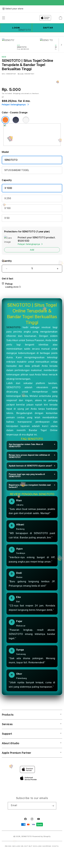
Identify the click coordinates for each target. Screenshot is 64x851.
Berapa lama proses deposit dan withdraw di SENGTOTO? (32, 456)
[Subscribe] (53, 805)
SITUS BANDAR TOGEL (16, 170)
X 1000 (8, 188)
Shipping (16, 93)
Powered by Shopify (41, 836)
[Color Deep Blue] (16, 120)
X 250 (7, 198)
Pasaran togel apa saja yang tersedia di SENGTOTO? (32, 475)
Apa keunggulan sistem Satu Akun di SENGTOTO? (32, 445)
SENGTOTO (10, 159)
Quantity (7, 260)
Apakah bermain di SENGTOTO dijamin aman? (32, 466)
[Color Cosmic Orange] (5, 119)
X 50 (7, 218)
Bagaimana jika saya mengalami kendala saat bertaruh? (32, 486)
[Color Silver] (26, 120)
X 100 (7, 208)
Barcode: (21, 74)
